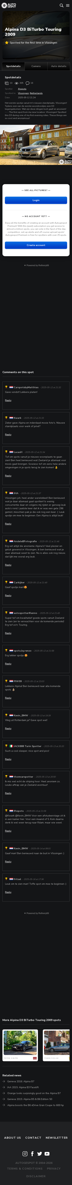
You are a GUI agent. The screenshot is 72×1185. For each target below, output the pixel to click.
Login (36, 200)
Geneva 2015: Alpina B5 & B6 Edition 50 (29, 1099)
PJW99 (18, 681)
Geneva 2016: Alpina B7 (20, 1081)
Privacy (54, 1169)
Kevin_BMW (21, 715)
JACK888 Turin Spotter (27, 746)
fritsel (17, 879)
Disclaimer (36, 1176)
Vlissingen (23, 93)
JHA (16, 493)
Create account (36, 245)
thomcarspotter (23, 776)
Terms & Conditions (25, 1169)
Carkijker (19, 582)
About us (12, 1138)
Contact (33, 1138)
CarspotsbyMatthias (26, 387)
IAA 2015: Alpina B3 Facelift (23, 1087)
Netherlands (36, 93)
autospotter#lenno (25, 613)
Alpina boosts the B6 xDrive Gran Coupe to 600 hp (35, 1105)
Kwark (17, 418)
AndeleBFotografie (25, 541)
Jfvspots (22, 88)
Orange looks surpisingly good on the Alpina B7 (34, 1093)
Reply (8, 400)
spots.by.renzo (22, 650)
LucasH (18, 452)
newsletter (57, 1138)
